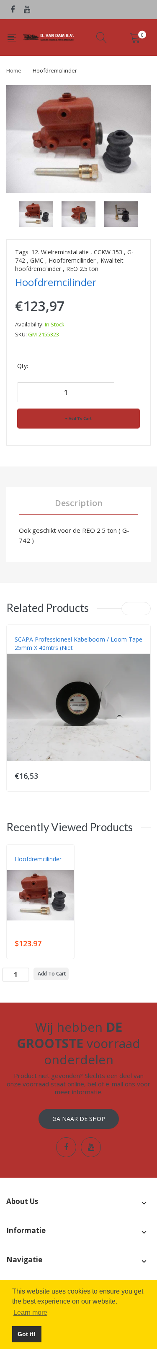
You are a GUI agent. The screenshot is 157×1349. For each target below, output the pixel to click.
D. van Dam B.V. (34, 867)
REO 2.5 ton (82, 269)
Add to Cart (80, 418)
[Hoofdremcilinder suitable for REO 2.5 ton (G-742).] (36, 213)
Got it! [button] (27, 1334)
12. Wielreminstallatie (60, 252)
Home (13, 70)
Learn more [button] (30, 1312)
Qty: (22, 366)
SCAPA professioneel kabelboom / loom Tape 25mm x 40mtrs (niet (78, 643)
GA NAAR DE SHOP (78, 1119)
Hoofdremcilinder (72, 260)
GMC (37, 260)
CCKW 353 (108, 252)
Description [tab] (79, 503)
